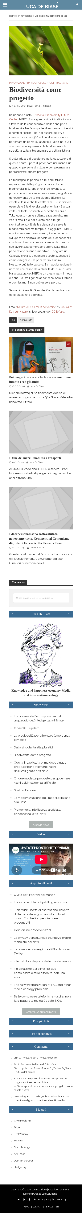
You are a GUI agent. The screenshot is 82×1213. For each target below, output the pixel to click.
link (16, 1057)
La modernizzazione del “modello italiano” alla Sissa (42, 800)
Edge (17, 1127)
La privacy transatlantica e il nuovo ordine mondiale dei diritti (42, 940)
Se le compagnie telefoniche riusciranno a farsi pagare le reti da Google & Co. (42, 998)
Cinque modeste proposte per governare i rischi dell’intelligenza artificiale (42, 780)
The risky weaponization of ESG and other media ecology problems (42, 987)
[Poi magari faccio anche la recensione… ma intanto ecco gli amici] (41, 354)
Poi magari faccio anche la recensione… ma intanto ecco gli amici (40, 379)
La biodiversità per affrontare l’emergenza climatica (42, 738)
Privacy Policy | (45, 1199)
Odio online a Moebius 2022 (32, 930)
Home (12, 15)
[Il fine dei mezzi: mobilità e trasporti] (41, 432)
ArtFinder (19, 1153)
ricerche (62, 82)
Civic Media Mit (22, 1120)
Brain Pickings (22, 1147)
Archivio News (41, 824)
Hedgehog (20, 1167)
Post (51, 82)
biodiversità (26, 320)
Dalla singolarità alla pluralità (33, 747)
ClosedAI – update (26, 728)
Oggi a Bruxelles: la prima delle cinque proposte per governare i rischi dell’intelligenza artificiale (40, 767)
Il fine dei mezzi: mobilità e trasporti (35, 458)
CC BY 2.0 (57, 311)
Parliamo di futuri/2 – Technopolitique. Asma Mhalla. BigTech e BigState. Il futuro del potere (43, 1068)
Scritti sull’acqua (25, 790)
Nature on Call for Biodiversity (36, 307)
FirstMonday (21, 1133)
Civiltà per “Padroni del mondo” (35, 895)
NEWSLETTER (51, 1207)
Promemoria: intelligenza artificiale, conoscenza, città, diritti (37, 812)
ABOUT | (28, 1207)
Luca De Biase (37, 386)
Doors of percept (23, 1160)
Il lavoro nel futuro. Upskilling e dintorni (40, 902)
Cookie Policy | (60, 1199)
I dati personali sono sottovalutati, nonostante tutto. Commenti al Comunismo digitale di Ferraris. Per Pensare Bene (39, 538)
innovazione (25, 15)
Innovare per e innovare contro (39, 1057)
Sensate (18, 1140)
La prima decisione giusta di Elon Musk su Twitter (42, 951)
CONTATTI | (38, 1207)
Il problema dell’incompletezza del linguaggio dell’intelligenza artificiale (39, 718)
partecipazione (37, 82)
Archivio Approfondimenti (41, 1011)
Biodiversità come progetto (32, 755)
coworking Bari (22, 1096)
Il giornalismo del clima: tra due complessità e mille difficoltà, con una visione (39, 973)
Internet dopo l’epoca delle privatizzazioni (42, 961)
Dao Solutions (49, 1193)
